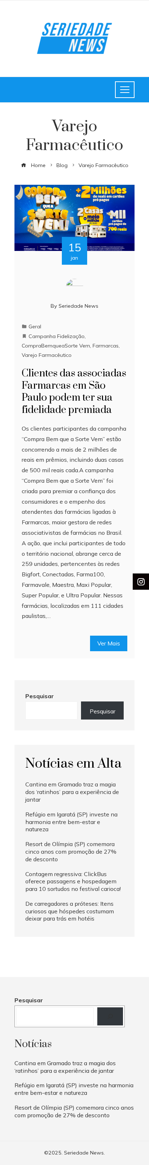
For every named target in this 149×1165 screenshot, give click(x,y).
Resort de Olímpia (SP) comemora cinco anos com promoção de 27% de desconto (70, 851)
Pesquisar (39, 696)
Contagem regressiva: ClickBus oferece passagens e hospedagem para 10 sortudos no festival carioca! (73, 881)
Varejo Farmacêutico (47, 355)
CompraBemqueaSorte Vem (56, 345)
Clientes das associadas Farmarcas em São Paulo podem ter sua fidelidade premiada (74, 391)
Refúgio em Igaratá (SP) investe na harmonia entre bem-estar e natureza (71, 822)
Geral (35, 326)
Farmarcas (106, 345)
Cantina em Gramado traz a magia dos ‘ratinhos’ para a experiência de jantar (72, 792)
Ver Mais (108, 643)
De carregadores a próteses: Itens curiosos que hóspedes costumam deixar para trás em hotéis (69, 911)
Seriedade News (78, 306)
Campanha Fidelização (57, 336)
